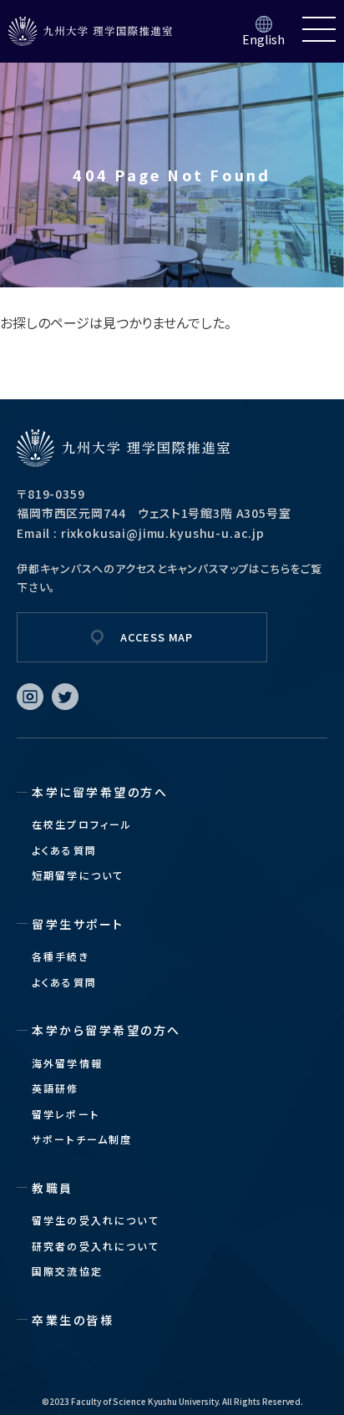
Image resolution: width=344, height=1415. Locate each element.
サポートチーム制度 (82, 1139)
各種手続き (60, 956)
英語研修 (55, 1088)
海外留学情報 (67, 1063)
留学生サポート (78, 923)
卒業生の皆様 (73, 1319)
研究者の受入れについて (95, 1246)
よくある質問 (64, 850)
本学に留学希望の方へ (100, 792)
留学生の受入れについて (95, 1220)
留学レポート (65, 1114)
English (263, 39)
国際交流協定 (67, 1271)
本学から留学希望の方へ (106, 1030)
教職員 (52, 1187)
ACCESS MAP (156, 637)
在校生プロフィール (82, 824)
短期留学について (78, 875)
